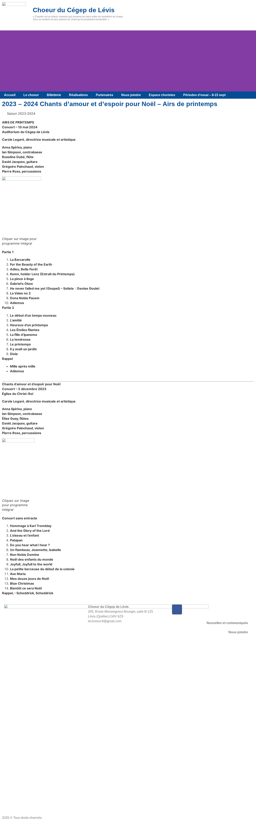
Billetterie (54, 95)
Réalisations (78, 95)
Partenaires (104, 95)
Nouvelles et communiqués (227, 623)
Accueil (9, 95)
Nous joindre (131, 95)
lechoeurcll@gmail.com (104, 621)
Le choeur (31, 95)
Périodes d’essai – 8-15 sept (204, 95)
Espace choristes (162, 95)
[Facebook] (177, 609)
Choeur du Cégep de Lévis (74, 10)
